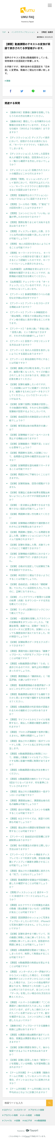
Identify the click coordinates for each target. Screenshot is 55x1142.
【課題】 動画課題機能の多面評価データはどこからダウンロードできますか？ (29, 686)
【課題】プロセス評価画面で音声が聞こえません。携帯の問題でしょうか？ (29, 733)
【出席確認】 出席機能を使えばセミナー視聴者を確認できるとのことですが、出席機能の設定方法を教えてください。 (29, 272)
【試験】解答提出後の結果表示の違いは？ (28, 427)
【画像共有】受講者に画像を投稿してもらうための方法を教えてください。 (29, 114)
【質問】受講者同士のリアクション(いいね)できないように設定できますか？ (28, 196)
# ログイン (7, 1109)
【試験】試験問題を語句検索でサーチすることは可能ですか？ (29, 467)
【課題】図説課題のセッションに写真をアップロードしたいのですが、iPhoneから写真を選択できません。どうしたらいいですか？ (29, 923)
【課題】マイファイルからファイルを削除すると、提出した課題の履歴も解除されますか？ (29, 723)
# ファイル (7, 1120)
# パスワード (20, 1109)
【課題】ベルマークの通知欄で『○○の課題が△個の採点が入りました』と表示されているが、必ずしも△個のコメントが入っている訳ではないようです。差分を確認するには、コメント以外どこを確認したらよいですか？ (29, 1011)
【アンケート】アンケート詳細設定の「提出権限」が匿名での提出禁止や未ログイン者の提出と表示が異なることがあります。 (29, 317)
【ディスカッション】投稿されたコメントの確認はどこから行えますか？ (29, 171)
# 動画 (37, 1115)
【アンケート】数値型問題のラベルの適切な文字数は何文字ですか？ (29, 295)
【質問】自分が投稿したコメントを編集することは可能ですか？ (29, 811)
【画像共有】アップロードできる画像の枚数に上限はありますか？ (29, 1027)
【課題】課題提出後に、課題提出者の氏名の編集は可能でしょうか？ (29, 802)
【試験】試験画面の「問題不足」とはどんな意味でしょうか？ (29, 445)
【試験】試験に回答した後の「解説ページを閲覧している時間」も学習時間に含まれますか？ (29, 1063)
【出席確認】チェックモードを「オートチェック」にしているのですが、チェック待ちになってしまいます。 (29, 285)
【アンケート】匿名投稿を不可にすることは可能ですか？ (29, 360)
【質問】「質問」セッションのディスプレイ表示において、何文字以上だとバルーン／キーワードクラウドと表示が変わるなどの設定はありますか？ (29, 184)
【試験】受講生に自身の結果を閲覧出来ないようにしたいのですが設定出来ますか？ (29, 496)
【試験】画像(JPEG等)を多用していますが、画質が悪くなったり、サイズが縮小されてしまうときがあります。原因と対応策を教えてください (29, 373)
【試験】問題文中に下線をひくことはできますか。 (29, 476)
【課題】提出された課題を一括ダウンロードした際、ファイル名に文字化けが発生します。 (29, 744)
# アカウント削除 (10, 1115)
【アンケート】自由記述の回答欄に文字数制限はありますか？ (29, 838)
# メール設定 (26, 1115)
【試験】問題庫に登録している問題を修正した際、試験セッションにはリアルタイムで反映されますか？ (29, 535)
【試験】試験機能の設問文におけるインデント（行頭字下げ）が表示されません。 (29, 557)
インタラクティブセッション (23, 32)
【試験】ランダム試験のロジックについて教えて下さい (29, 611)
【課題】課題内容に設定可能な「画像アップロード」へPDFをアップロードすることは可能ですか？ (29, 654)
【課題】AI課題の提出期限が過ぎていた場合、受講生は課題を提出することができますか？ (29, 1038)
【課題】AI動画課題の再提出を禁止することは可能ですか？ (29, 964)
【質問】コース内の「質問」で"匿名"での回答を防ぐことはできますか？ (29, 206)
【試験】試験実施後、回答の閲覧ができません (29, 485)
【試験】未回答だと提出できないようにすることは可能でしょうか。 (29, 577)
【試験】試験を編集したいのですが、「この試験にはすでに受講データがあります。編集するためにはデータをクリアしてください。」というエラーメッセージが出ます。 (29, 391)
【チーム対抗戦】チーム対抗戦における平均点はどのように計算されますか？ (29, 1090)
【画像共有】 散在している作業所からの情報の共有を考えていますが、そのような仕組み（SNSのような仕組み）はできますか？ (29, 127)
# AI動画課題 (40, 1120)
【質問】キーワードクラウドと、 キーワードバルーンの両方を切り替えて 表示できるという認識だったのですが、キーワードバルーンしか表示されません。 (29, 258)
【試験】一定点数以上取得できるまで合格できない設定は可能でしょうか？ (29, 506)
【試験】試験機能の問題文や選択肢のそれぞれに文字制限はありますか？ (29, 524)
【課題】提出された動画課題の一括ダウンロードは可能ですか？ (29, 793)
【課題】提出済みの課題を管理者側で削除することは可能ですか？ (29, 829)
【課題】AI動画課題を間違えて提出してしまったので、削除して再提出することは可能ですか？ (29, 953)
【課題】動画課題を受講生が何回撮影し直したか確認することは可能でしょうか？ (29, 883)
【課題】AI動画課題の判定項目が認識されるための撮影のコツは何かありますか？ (29, 710)
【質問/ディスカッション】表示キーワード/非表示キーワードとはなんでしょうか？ (28, 896)
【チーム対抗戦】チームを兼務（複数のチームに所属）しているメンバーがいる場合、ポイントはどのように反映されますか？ (29, 1078)
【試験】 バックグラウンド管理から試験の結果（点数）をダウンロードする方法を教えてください (29, 600)
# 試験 (17, 1120)
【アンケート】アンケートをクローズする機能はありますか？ (29, 304)
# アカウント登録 (36, 1109)
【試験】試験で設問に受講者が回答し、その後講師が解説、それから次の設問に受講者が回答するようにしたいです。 (29, 407)
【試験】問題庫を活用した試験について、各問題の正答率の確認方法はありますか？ (29, 456)
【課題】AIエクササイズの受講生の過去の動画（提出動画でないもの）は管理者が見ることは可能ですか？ (29, 908)
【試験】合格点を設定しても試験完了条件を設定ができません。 (29, 567)
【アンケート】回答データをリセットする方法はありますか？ (29, 342)
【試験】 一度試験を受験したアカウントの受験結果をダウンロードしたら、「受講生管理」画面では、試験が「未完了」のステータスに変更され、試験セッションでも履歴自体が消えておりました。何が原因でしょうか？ (29, 627)
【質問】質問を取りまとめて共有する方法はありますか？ (29, 224)
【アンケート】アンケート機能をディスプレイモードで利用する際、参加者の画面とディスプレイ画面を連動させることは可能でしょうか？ (29, 860)
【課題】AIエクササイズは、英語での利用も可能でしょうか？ (29, 820)
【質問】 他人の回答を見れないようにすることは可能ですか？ (29, 245)
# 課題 (7, 80)
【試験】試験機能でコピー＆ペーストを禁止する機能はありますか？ (29, 436)
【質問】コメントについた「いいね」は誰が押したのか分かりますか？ (29, 215)
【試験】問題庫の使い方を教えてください (29, 515)
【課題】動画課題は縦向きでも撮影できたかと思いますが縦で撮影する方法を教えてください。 (29, 697)
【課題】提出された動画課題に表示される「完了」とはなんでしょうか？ (29, 872)
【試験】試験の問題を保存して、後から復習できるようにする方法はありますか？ (29, 1051)
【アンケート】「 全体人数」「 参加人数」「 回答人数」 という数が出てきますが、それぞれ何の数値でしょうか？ (29, 332)
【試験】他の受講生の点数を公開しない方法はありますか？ (29, 847)
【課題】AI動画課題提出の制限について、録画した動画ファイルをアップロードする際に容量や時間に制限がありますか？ (29, 759)
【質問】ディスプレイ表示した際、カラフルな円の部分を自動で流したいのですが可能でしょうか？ (29, 234)
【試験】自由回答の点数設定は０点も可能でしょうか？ (29, 418)
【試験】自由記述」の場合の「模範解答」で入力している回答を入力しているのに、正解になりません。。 (29, 587)
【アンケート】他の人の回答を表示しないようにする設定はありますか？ (29, 351)
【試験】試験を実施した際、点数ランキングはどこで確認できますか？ (29, 546)
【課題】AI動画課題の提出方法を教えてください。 (29, 771)
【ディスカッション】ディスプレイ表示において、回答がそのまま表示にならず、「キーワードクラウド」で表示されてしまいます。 (29, 143)
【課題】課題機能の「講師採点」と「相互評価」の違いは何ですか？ (29, 677)
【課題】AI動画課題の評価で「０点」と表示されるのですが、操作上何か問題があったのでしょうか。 (29, 667)
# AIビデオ (27, 1120)
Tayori (27, 1136)
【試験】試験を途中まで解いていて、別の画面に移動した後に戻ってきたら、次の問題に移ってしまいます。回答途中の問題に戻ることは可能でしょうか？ (29, 939)
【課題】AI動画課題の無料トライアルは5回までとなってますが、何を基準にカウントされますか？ (29, 782)
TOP (4, 32)
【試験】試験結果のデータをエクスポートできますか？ (29, 643)
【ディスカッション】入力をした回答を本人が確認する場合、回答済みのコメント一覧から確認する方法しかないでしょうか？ (29, 159)
